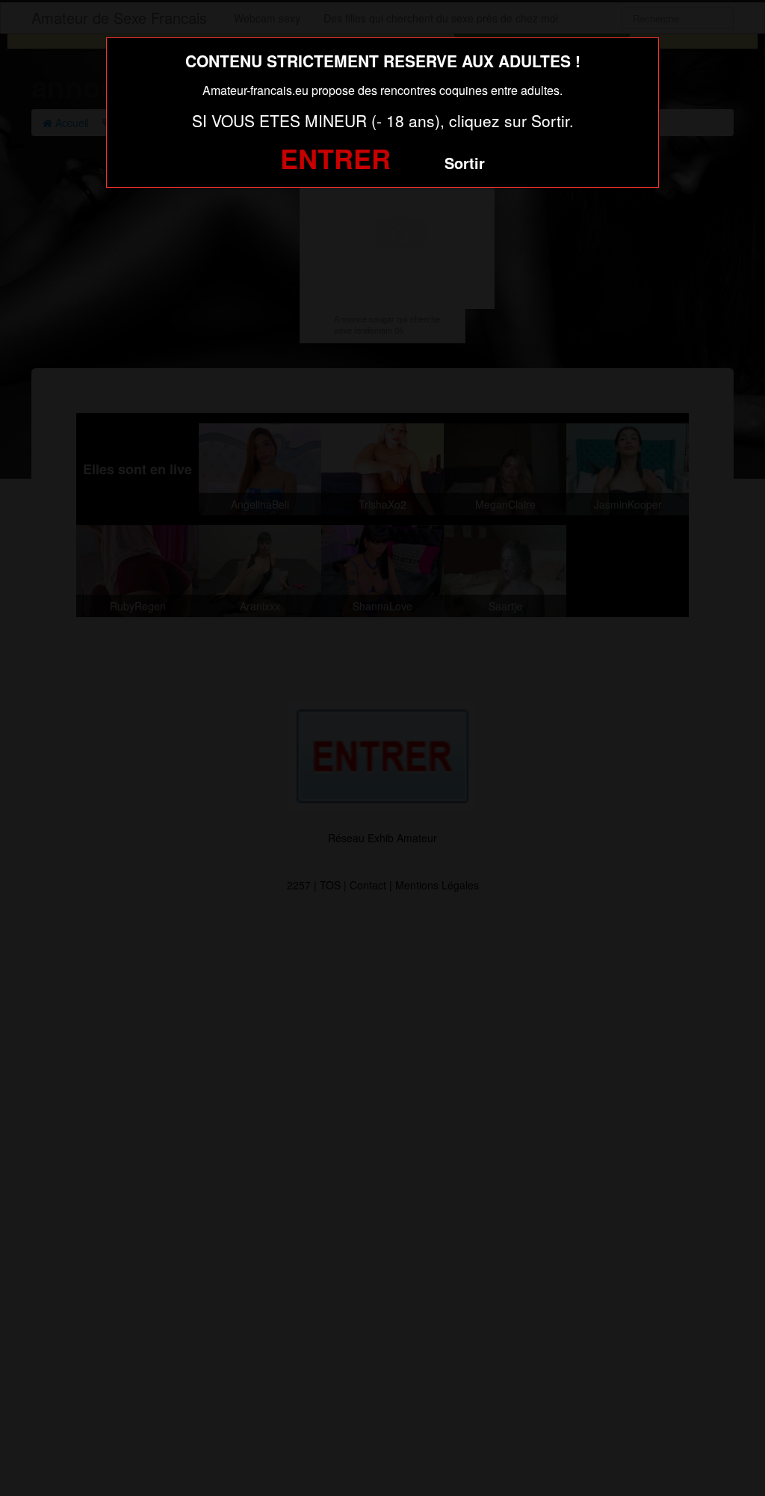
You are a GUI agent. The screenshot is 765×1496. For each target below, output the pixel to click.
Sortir (465, 163)
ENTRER (335, 157)
